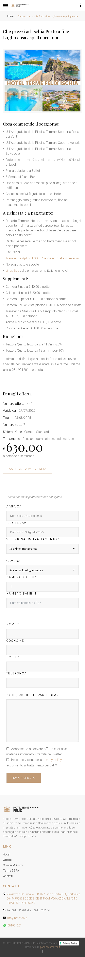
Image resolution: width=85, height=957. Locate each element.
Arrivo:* (13, 506)
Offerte (7, 859)
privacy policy (52, 760)
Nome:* (12, 624)
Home (10, 16)
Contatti (8, 875)
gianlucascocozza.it (50, 947)
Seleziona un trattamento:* (32, 539)
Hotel (6, 854)
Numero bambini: (22, 593)
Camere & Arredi (13, 865)
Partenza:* (16, 523)
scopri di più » (27, 836)
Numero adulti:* (21, 577)
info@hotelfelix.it (17, 918)
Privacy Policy (70, 943)
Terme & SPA (11, 870)
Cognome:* (16, 640)
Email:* (12, 657)
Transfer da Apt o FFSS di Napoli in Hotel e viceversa (42, 258)
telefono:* (16, 673)
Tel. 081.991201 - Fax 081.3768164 (28, 910)
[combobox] (42, 549)
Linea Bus (12, 270)
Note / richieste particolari (33, 695)
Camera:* (14, 561)
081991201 (15, 925)
